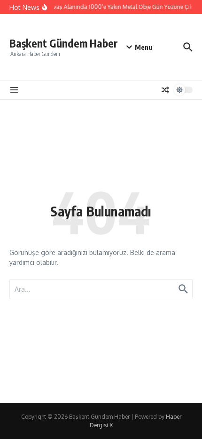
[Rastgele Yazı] (165, 90)
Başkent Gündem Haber (63, 43)
